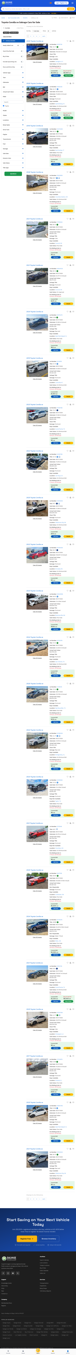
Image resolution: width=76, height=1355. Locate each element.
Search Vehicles (44, 1260)
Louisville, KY (59, 383)
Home (3, 18)
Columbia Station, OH (61, 197)
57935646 (59, 222)
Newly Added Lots (8, 45)
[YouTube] (13, 1273)
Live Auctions (44, 1263)
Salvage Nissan (17, 1326)
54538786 (59, 408)
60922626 (60, 1152)
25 (48, 31)
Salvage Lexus (6, 1338)
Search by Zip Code (8, 51)
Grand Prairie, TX (60, 429)
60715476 (59, 920)
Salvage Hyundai (28, 1326)
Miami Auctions (34, 1335)
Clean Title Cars (17, 1332)
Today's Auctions (44, 1265)
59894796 (60, 1106)
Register (3, 1306)
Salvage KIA (44, 1335)
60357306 (60, 1013)
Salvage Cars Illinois (21, 1329)
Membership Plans (6, 1303)
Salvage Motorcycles (67, 1332)
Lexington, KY (59, 61)
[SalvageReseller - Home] (7, 3)
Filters (55, 18)
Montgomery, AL (60, 755)
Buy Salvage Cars (14, 18)
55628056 (60, 175)
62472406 (60, 129)
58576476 (59, 315)
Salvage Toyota (6, 1323)
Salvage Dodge (39, 1326)
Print (73, 18)
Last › (44, 36)
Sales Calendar (44, 1271)
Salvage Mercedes (61, 1323)
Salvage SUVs (60, 1329)
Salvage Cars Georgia (35, 1329)
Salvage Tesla (6, 1326)
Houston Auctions (7, 1335)
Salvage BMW (50, 1323)
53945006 (60, 501)
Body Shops (43, 1288)
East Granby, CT (59, 150)
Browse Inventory (49, 1239)
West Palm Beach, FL (61, 336)
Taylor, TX (58, 801)
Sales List (42, 1273)
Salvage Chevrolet (38, 1323)
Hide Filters (19, 28)
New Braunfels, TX (60, 708)
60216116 (59, 361)
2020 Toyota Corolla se (34, 41)
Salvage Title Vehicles (42, 1332)
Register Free (25, 1238)
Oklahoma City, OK (60, 522)
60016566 (60, 780)
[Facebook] (3, 1273)
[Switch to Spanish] (51, 3)
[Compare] (71, 41)
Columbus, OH (59, 848)
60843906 (60, 594)
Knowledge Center (6, 1283)
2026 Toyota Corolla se (34, 172)
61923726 (59, 966)
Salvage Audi (65, 1335)
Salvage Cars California (52, 1326)
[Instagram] (8, 1273)
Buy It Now (6, 56)
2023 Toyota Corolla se (34, 404)
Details (68, 164)
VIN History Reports (45, 1291)
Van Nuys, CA (59, 476)
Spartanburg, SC (60, 104)
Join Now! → (54, 13)
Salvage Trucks (6, 1332)
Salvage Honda (17, 1323)
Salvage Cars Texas (67, 1326)
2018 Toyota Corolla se (34, 125)
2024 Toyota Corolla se (34, 311)
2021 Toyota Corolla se (34, 219)
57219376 (59, 687)
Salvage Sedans (55, 1332)
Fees (2, 1291)
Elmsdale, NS (59, 569)
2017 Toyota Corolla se (34, 1056)
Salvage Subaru (54, 1335)
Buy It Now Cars (29, 1332)
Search (71, 9)
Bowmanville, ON (60, 615)
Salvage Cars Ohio (49, 1329)
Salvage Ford (27, 1323)
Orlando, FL (58, 1080)
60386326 (60, 733)
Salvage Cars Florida (8, 1329)
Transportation (44, 1283)
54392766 (59, 454)
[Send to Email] (73, 41)
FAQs (2, 1288)
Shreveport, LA (59, 1034)
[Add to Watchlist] (68, 41)
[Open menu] (72, 3)
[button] (13, 73)
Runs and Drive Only (9, 67)
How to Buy (4, 1286)
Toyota (25, 18)
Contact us (4, 1294)
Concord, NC (58, 243)
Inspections (43, 1286)
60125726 (59, 44)
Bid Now (56, 75)
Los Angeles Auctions (21, 1335)
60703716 (59, 640)
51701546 (59, 826)
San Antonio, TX (60, 662)
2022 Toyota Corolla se (34, 451)
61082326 (59, 87)
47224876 (59, 1059)
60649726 (60, 269)
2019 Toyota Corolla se (34, 358)
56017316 (59, 873)
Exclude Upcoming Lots (10, 62)
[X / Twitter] (18, 1273)
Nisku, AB (58, 941)
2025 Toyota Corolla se (34, 497)
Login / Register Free (61, 3)
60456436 (60, 548)
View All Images (37, 62)
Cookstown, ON (59, 895)
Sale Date (36, 31)
